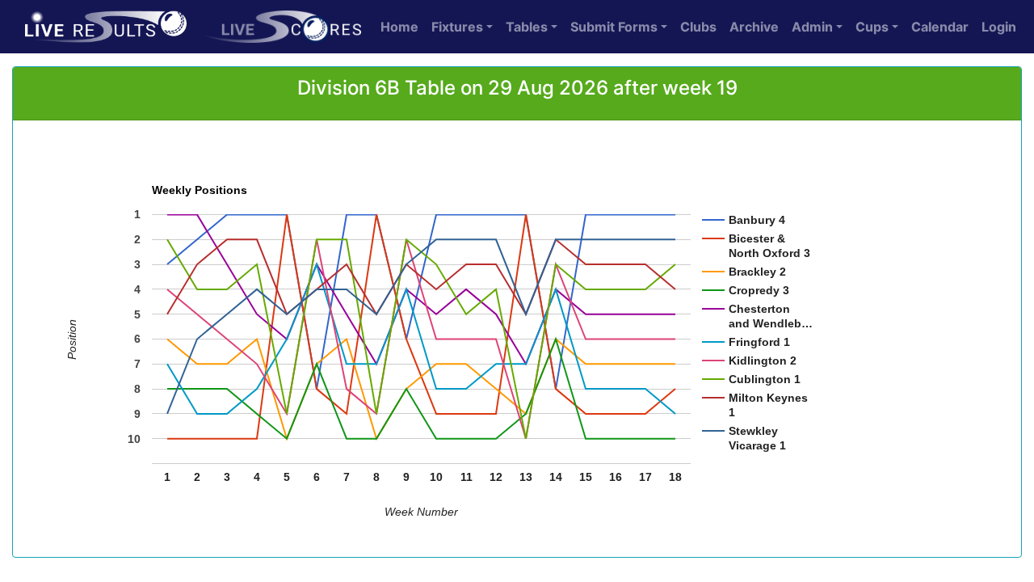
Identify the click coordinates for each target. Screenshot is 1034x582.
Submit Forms (614, 27)
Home (399, 27)
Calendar (940, 27)
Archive (754, 27)
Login (998, 27)
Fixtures (457, 27)
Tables (527, 27)
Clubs (698, 27)
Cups (872, 27)
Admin (812, 27)
